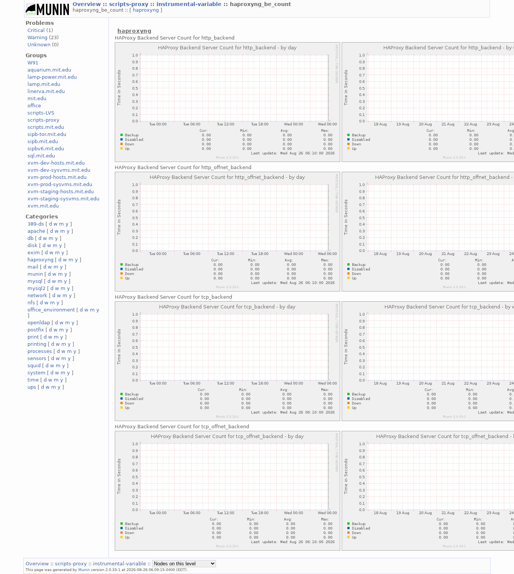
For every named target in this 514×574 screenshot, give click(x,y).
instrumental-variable (190, 4)
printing (36, 344)
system (36, 373)
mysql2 (36, 288)
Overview (88, 4)
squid (34, 365)
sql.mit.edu (41, 156)
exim (33, 252)
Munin (84, 569)
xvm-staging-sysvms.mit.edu (63, 199)
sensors (36, 358)
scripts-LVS (40, 113)
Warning (37, 37)
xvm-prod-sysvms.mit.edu (59, 184)
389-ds (35, 224)
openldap (38, 322)
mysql (35, 281)
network (37, 295)
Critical (36, 30)
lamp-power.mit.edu (52, 77)
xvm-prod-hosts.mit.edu (57, 177)
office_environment (51, 310)
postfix (35, 330)
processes (39, 351)
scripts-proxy (129, 4)
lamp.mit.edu (43, 84)
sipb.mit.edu (42, 141)
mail (32, 267)
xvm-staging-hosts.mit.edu (60, 191)
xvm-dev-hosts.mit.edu (56, 163)
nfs (31, 302)
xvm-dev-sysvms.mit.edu (58, 170)
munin (35, 274)
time (33, 380)
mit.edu (36, 98)
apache (36, 231)
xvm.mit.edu (43, 206)
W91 (32, 63)
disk (32, 245)
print (33, 337)
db (30, 238)
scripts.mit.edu (45, 127)
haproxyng (146, 10)
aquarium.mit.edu (49, 70)
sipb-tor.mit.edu (46, 134)
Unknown (38, 44)
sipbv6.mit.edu (45, 148)
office (34, 105)
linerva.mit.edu (46, 91)
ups (31, 387)
